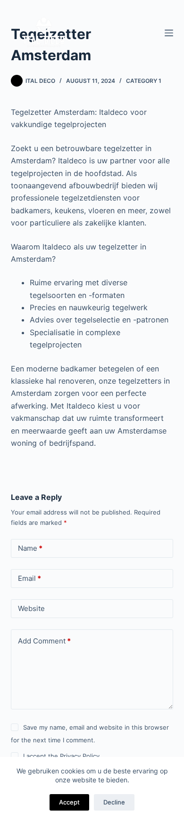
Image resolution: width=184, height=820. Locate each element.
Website (31, 608)
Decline (114, 802)
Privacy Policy (80, 756)
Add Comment (44, 640)
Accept (69, 802)
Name (30, 548)
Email (29, 578)
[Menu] (169, 33)
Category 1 (143, 80)
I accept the (61, 756)
